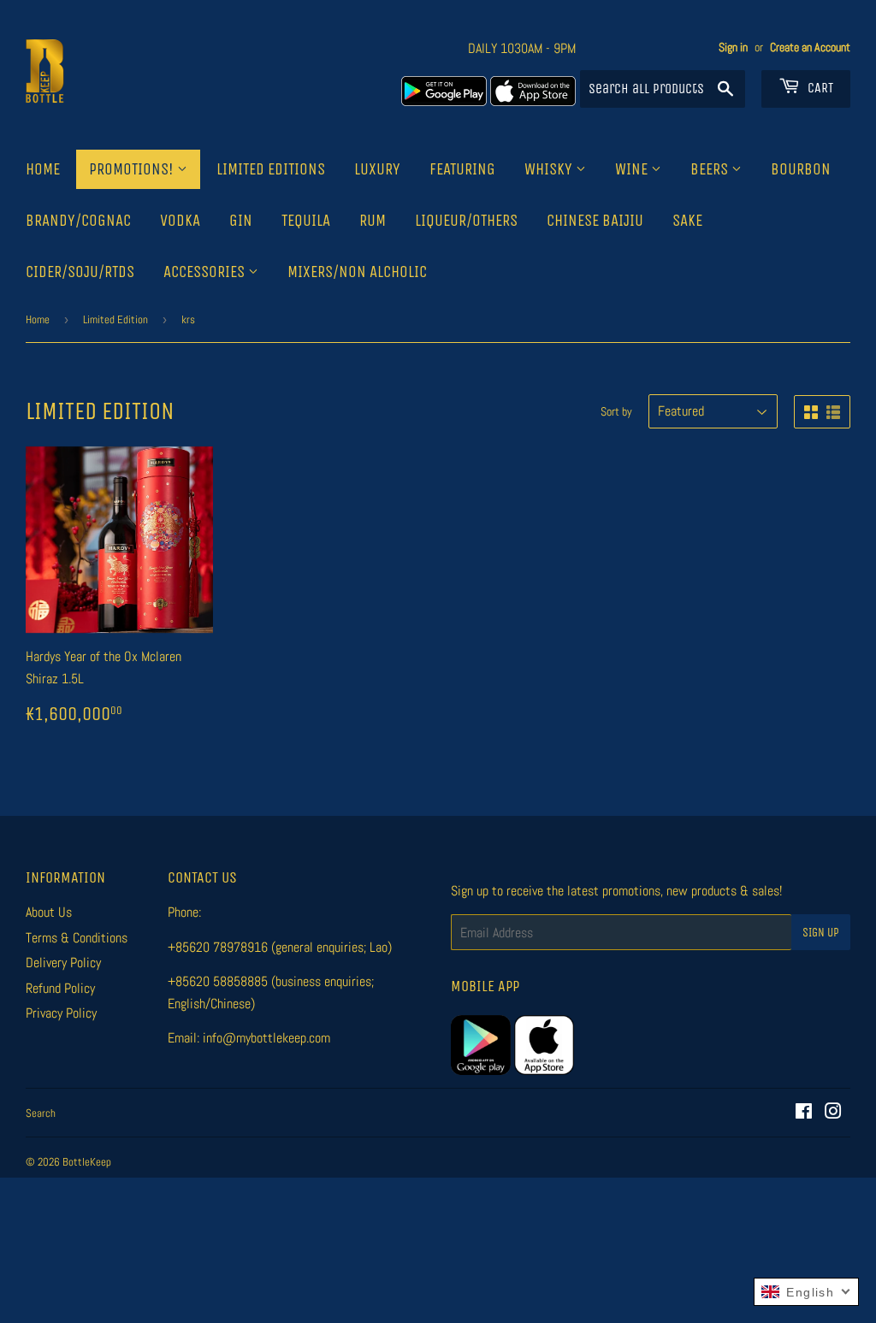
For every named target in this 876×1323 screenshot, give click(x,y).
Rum (372, 220)
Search (41, 1113)
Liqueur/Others (466, 220)
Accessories (205, 272)
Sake (687, 220)
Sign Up (820, 932)
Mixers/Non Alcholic (357, 272)
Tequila (305, 220)
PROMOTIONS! (133, 169)
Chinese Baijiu (595, 220)
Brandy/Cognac (78, 220)
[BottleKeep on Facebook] (804, 1113)
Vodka (180, 220)
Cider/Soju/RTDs (80, 272)
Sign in (733, 47)
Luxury (377, 169)
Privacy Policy (61, 1013)
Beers (710, 169)
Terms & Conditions (76, 938)
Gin (240, 220)
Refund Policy (60, 988)
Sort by (616, 411)
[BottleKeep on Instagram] (833, 1113)
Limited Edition (115, 319)
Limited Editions (270, 169)
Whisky (550, 169)
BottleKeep (86, 1162)
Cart (818, 88)
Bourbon (801, 169)
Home (43, 169)
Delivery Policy (63, 963)
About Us (49, 912)
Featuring (462, 169)
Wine (633, 169)
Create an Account (810, 47)
